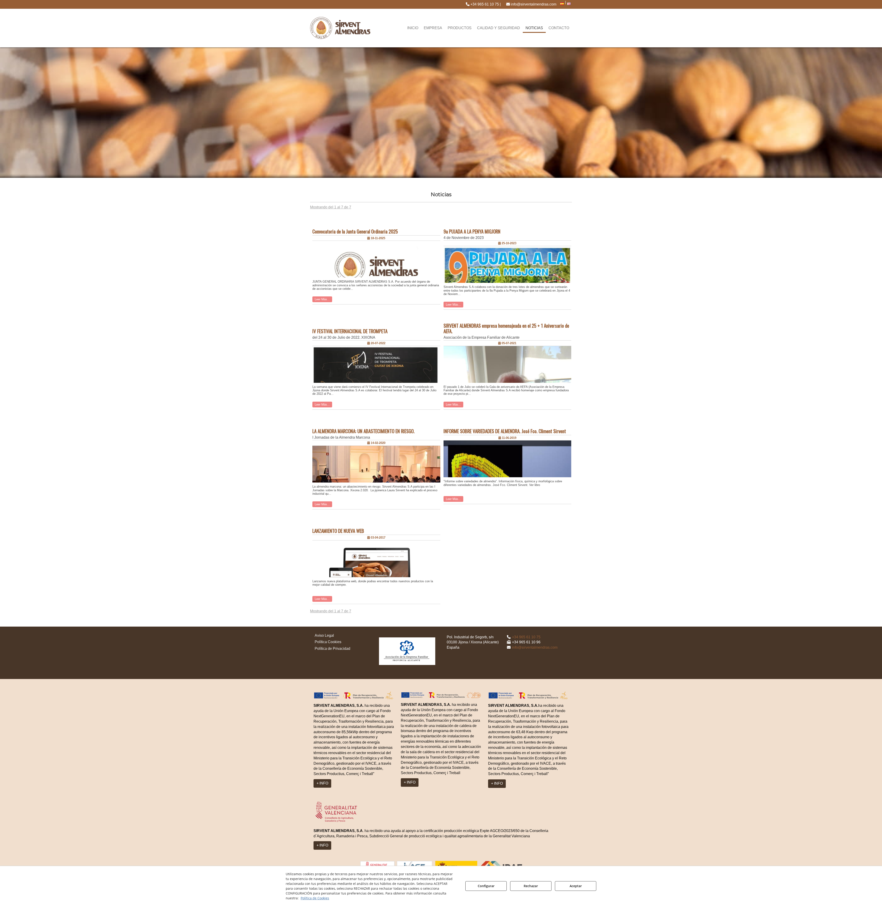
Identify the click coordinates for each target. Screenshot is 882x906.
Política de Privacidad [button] (332, 648)
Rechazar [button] (531, 886)
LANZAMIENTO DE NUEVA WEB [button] (338, 531)
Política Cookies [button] (328, 642)
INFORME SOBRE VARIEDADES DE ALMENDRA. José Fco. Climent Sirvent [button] (505, 431)
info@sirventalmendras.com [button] (533, 4)
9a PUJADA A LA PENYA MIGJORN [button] (472, 231)
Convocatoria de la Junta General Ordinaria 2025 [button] (355, 231)
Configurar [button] (486, 886)
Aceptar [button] (576, 886)
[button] (483, 4)
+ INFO (322, 783)
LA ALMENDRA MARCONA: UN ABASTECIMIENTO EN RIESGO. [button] (363, 431)
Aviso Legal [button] (324, 635)
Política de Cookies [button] (315, 898)
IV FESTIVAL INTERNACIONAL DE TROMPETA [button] (349, 331)
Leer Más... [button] (322, 299)
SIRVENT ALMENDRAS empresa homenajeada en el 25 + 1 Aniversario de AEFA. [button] (506, 328)
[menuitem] (483, 4)
